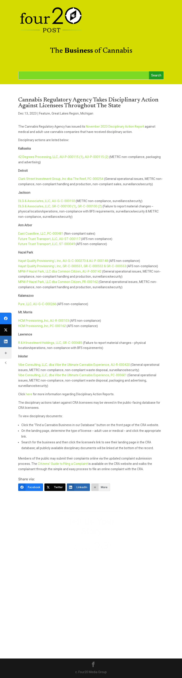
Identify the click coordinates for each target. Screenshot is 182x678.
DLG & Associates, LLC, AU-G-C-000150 (46, 201)
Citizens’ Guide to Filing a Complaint (63, 464)
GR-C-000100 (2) (90, 206)
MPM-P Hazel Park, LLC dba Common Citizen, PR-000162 (58, 282)
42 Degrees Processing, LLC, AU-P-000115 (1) (50, 157)
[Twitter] (6, 330)
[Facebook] (6, 318)
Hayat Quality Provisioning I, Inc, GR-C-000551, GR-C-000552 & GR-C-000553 (72, 266)
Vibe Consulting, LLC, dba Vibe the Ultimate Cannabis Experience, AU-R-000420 (74, 364)
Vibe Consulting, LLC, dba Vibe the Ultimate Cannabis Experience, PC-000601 (72, 375)
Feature (44, 113)
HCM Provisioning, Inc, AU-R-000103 (43, 320)
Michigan (86, 113)
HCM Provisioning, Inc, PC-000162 (42, 326)
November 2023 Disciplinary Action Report (115, 126)
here (29, 394)
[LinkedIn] (6, 341)
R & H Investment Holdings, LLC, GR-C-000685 (50, 343)
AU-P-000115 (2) (97, 157)
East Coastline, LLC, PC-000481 (40, 233)
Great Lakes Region (65, 113)
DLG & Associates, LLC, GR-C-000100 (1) (47, 206)
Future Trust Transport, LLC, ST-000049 (46, 244)
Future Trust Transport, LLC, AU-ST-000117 (49, 239)
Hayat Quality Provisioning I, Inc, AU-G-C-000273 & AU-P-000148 (63, 261)
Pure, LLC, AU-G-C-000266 (37, 304)
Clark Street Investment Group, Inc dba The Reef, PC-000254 (60, 179)
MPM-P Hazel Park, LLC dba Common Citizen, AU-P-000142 (59, 271)
